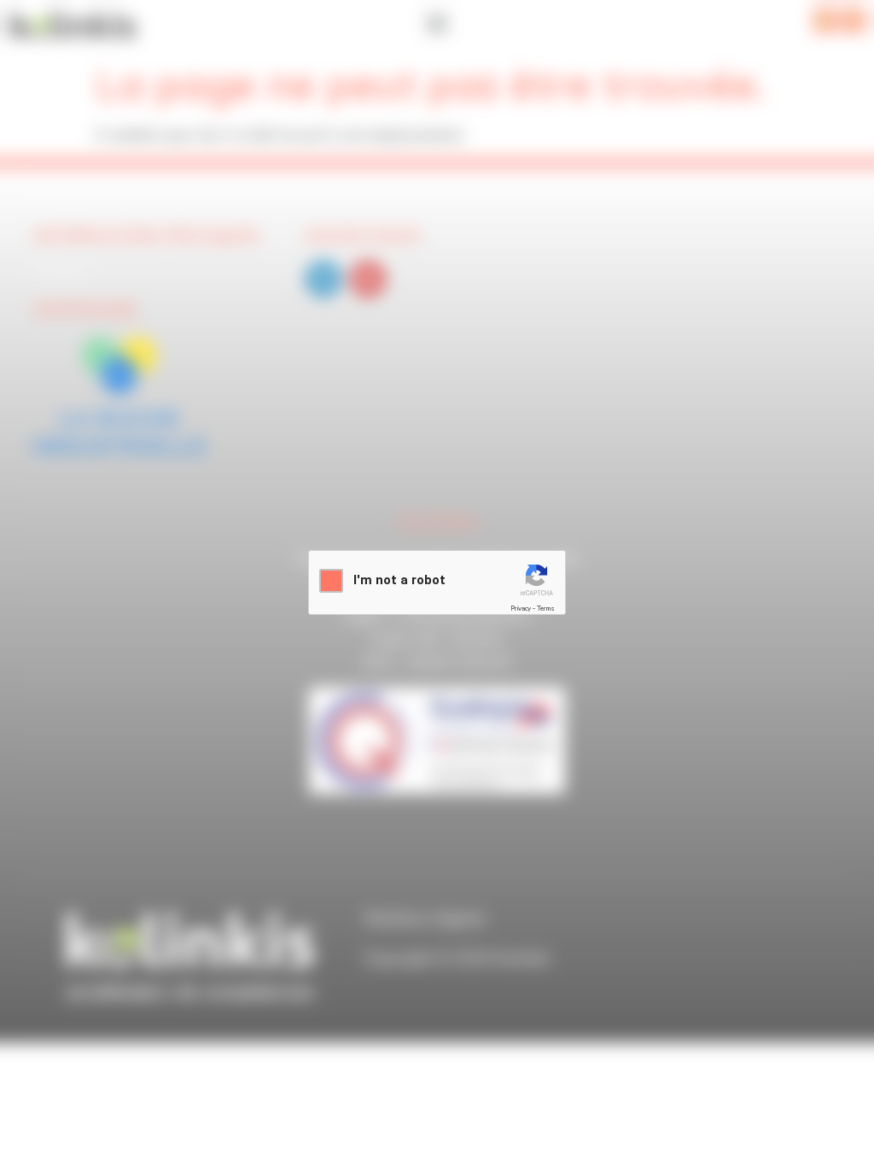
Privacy (520, 608)
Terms (546, 608)
